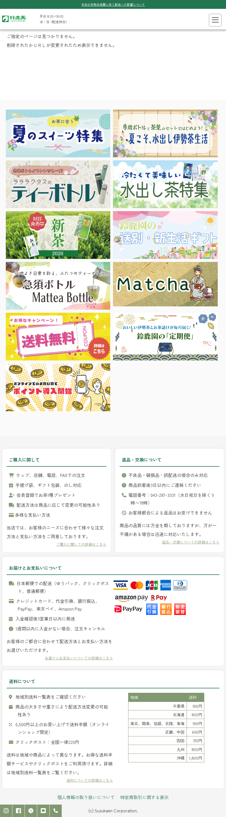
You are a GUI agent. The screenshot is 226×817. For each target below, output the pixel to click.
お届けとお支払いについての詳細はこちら (79, 658)
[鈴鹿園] (14, 23)
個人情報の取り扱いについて (86, 797)
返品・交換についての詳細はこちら (190, 542)
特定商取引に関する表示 (144, 797)
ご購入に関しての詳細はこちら (81, 544)
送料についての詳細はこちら (89, 780)
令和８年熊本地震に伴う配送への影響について (113, 4)
